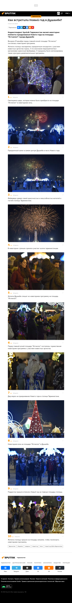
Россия (29, 563)
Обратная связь (59, 581)
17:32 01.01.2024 (13, 24)
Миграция (66, 563)
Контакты (11, 579)
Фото (41, 546)
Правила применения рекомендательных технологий (38, 581)
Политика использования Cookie (11, 581)
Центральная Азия (18, 563)
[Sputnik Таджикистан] (9, 15)
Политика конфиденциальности (57, 579)
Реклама (32, 579)
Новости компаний (41, 579)
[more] (63, 97)
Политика (37, 563)
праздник (27, 546)
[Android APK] (6, 587)
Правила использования (21, 579)
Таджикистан (12, 546)
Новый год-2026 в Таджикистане (53, 546)
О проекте (4, 579)
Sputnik (16, 489)
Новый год (35, 546)
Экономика (47, 563)
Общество (20, 546)
